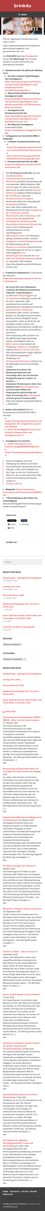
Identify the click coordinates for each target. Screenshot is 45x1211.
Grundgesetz (31, 56)
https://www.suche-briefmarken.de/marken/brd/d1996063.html (22, 492)
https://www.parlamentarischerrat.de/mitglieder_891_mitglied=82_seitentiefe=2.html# (23, 424)
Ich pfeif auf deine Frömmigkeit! (19, 627)
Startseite (14, 1191)
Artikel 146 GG (14, 483)
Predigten (8, 1194)
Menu (24, 14)
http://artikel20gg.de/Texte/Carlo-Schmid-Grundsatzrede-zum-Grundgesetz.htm (23, 432)
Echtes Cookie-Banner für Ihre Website (21, 994)
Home (5, 1191)
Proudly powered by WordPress (15, 1204)
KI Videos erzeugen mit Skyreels (18, 866)
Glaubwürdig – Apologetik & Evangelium (22, 578)
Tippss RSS (10, 711)
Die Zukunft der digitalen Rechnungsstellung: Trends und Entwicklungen (18, 1143)
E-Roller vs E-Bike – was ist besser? (19, 951)
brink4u (22, 6)
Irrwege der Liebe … (12, 586)
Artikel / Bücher (29, 1191)
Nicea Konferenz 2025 (13, 595)
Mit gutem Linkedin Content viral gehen (22, 908)
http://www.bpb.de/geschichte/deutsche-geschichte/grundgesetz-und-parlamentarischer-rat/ (23, 119)
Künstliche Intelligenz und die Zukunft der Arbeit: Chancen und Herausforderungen (21, 1046)
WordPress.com (11, 1207)
